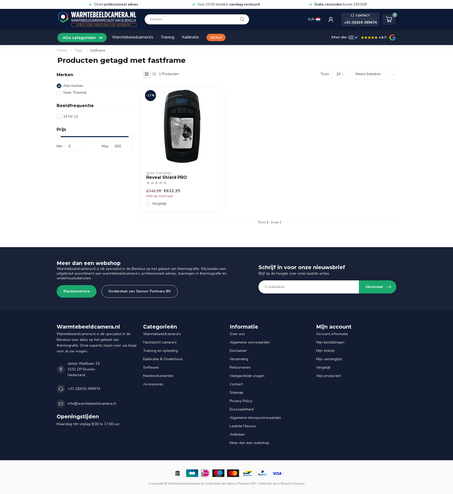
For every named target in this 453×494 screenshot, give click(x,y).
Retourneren (240, 367)
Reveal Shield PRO (166, 177)
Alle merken (73, 86)
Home (62, 50)
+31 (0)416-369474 (84, 388)
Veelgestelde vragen (247, 375)
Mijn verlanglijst (329, 359)
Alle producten (328, 375)
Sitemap (236, 392)
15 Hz (70, 116)
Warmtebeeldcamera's (132, 37)
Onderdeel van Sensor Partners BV (139, 291)
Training (167, 37)
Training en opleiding (160, 350)
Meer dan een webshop (249, 442)
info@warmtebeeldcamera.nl (92, 403)
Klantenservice (76, 291)
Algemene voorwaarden (250, 342)
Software (151, 367)
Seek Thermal (75, 93)
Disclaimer (238, 350)
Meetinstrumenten (158, 375)
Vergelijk (159, 204)
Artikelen (237, 434)
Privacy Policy (241, 400)
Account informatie (332, 333)
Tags (79, 50)
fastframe (97, 50)
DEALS (216, 37)
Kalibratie (190, 37)
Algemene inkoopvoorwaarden (255, 417)
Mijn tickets (325, 350)
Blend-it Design (293, 483)
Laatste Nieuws (243, 426)
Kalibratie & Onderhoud (162, 359)
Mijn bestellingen (330, 342)
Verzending (239, 359)
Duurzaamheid (242, 409)
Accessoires (153, 384)
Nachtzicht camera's (160, 342)
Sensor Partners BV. (242, 483)
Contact (236, 384)
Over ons (237, 333)
